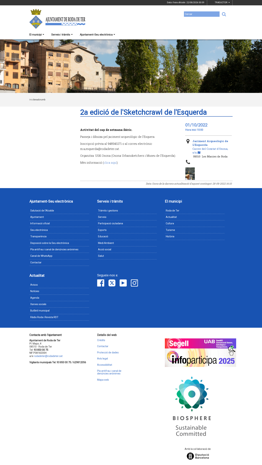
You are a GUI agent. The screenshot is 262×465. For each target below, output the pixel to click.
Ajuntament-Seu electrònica (96, 34)
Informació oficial (40, 223)
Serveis (102, 217)
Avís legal (102, 358)
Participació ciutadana (110, 223)
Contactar (36, 262)
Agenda (34, 297)
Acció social (104, 249)
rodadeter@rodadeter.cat (48, 356)
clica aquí (110, 162)
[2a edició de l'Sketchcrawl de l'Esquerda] (190, 173)
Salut (101, 255)
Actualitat (171, 217)
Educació (103, 236)
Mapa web (103, 380)
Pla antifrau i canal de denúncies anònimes (54, 249)
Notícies (34, 291)
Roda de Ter (172, 210)
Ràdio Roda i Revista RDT (44, 317)
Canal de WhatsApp (41, 255)
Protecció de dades (108, 352)
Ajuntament (37, 217)
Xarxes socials (38, 304)
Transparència (38, 236)
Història (170, 236)
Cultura (170, 223)
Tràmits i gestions (108, 210)
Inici (31, 99)
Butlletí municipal (40, 310)
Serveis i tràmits (60, 34)
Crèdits (101, 340)
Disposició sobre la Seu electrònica (49, 243)
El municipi (35, 34)
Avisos (34, 284)
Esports (102, 230)
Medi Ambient (106, 243)
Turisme (170, 230)
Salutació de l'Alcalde (42, 210)
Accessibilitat (104, 365)
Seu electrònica (39, 230)
